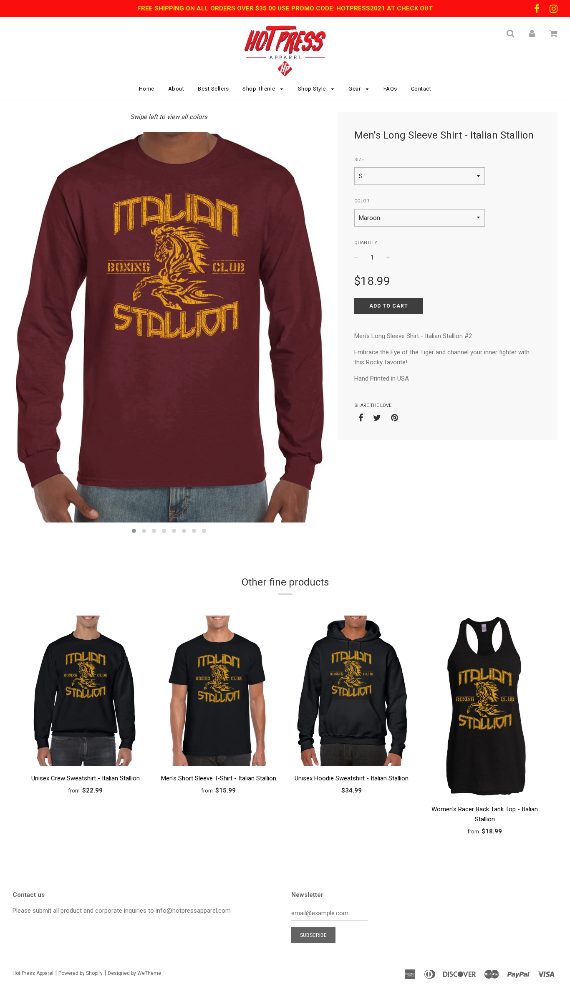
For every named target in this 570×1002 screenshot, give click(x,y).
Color (361, 201)
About (176, 89)
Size (359, 159)
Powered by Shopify (80, 973)
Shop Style (313, 89)
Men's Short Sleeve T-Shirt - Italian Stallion (218, 778)
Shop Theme (259, 89)
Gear (355, 89)
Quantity (365, 242)
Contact (421, 89)
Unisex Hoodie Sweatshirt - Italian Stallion (352, 778)
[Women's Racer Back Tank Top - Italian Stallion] (484, 708)
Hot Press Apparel (33, 973)
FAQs (390, 89)
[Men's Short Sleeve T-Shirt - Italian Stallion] (218, 692)
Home (146, 89)
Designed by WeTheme (134, 973)
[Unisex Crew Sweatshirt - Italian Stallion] (85, 692)
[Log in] (532, 33)
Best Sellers (213, 89)
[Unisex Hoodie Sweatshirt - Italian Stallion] (351, 692)
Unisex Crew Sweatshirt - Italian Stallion (85, 778)
